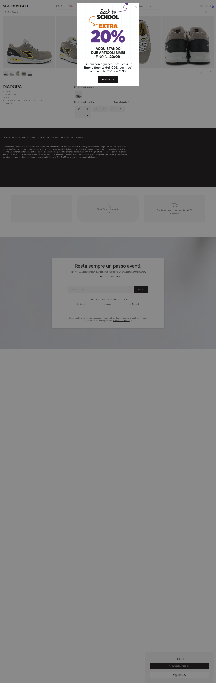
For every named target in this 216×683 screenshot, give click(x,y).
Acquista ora (108, 79)
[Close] (135, 6)
